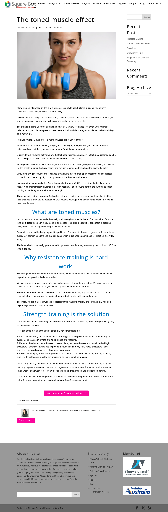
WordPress (60, 508)
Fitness (58, 27)
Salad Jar (131, 48)
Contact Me (153, 4)
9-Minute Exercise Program (77, 4)
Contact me (24, 420)
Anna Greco (27, 27)
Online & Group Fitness (104, 4)
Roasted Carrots (135, 39)
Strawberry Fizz (135, 53)
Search (76, 494)
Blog (142, 4)
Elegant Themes (35, 508)
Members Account (101, 492)
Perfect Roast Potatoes (138, 43)
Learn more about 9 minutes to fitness (65, 393)
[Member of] (137, 476)
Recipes (133, 4)
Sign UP (122, 4)
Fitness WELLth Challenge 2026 (46, 4)
